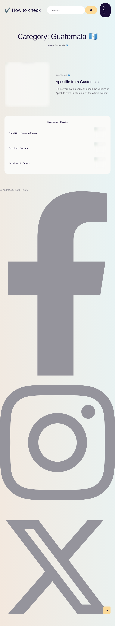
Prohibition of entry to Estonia (23, 133)
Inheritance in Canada (19, 163)
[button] (105, 10)
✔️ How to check (22, 10)
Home (50, 45)
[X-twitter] (57, 624)
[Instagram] (57, 507)
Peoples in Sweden (18, 148)
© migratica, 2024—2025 (14, 190)
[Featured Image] (27, 84)
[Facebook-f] (57, 374)
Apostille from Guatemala (77, 81)
